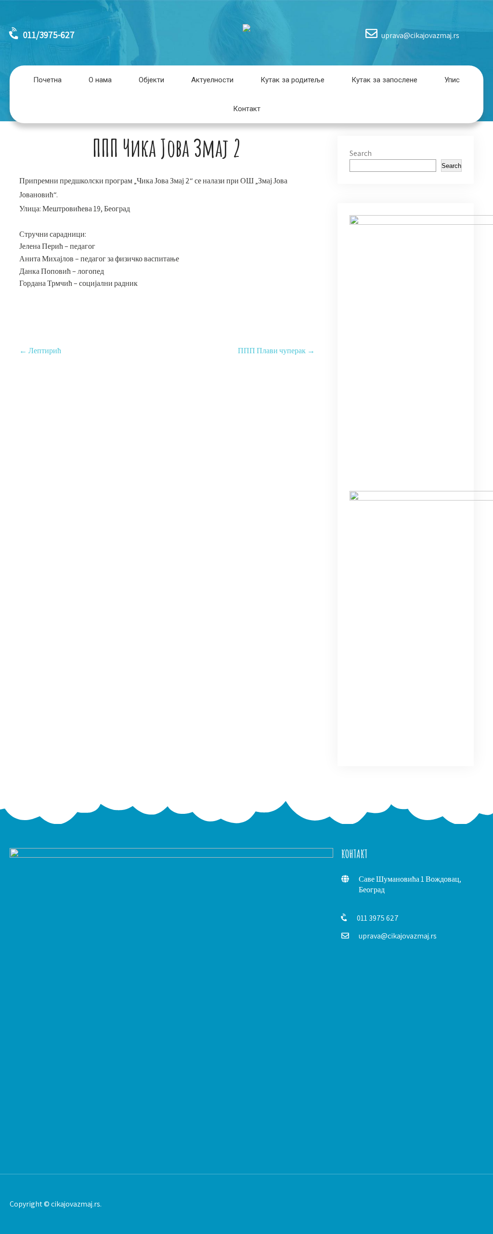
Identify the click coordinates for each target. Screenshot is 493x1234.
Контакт (246, 108)
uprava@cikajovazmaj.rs (398, 936)
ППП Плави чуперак (276, 351)
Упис (452, 80)
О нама (100, 80)
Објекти (151, 80)
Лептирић (40, 351)
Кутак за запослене (384, 80)
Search (361, 153)
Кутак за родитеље (292, 80)
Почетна (47, 80)
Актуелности (212, 80)
